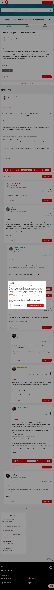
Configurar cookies (17, 305)
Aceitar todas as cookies (35, 305)
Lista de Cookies (14, 295)
